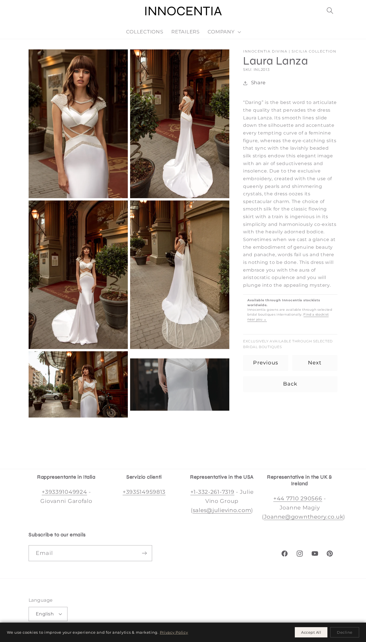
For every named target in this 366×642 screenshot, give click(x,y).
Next (315, 363)
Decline (345, 632)
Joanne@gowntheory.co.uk (303, 516)
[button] (329, 10)
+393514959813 (144, 491)
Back (290, 384)
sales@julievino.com (222, 510)
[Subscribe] (144, 553)
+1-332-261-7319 (212, 491)
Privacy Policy (174, 632)
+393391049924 (64, 491)
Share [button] (258, 83)
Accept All (311, 632)
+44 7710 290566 (297, 498)
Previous (265, 363)
